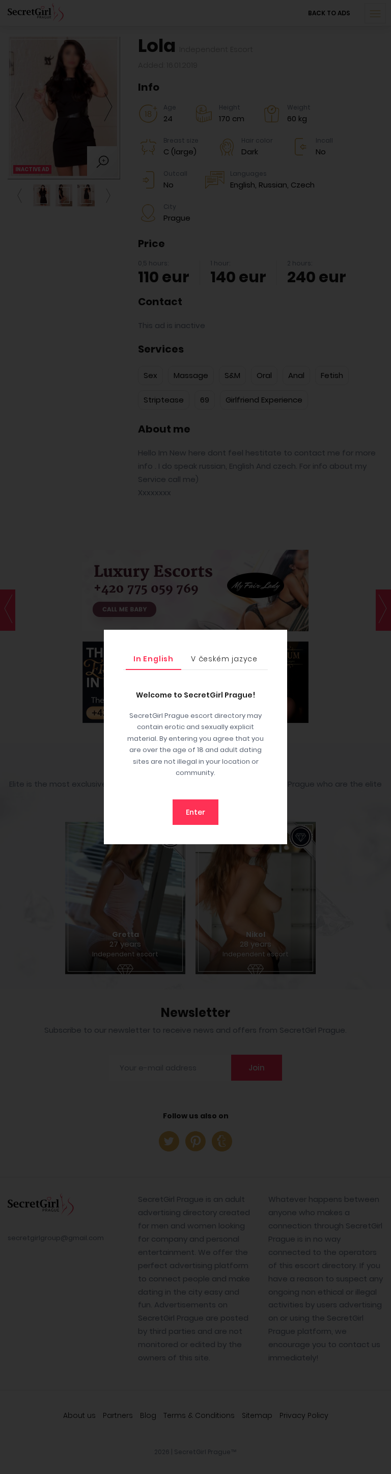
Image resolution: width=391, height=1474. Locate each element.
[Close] (277, 640)
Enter (195, 812)
